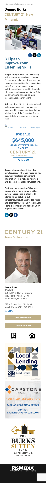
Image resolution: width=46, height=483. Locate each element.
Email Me (9, 311)
